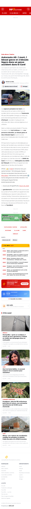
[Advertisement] (15, 34)
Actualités (23, 227)
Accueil (3, 485)
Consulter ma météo (16, 299)
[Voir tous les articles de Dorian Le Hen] (3, 82)
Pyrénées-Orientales (24, 472)
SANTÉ (3, 479)
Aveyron (21, 477)
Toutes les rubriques (6, 488)
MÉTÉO (25, 13)
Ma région (15, 13)
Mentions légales (5, 498)
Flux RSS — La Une (6, 492)
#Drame (15, 240)
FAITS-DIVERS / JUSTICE (7, 472)
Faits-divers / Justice (7, 54)
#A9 (11, 169)
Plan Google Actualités (7, 496)
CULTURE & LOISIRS (6, 475)
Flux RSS (3, 490)
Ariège (21, 479)
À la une (16, 230)
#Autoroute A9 (6, 240)
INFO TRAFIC (4, 468)
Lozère (21, 475)
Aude (20, 470)
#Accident (4, 175)
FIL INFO (4, 13)
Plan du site (4, 494)
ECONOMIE (4, 477)
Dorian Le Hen (10, 81)
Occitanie (8, 230)
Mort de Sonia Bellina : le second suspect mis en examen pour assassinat (14, 370)
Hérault (15, 233)
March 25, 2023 (24, 186)
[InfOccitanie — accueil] (15, 9)
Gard (24, 230)
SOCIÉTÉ (3, 470)
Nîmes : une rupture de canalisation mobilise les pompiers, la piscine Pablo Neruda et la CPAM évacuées (15, 437)
